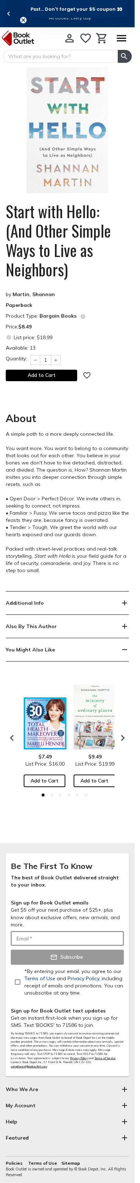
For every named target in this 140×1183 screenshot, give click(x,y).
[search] (125, 56)
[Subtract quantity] (35, 360)
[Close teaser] (23, 20)
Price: (19, 326)
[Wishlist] (86, 38)
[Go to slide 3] (60, 795)
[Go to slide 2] (51, 795)
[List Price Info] (9, 337)
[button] (76, 9)
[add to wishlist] (86, 375)
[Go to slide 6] (86, 795)
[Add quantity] (56, 360)
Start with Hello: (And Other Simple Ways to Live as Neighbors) (58, 240)
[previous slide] (8, 13)
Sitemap (70, 1163)
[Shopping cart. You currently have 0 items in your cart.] (102, 38)
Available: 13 (21, 348)
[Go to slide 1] (43, 795)
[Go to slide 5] (77, 795)
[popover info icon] (82, 316)
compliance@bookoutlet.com (29, 1066)
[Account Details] (69, 38)
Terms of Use (42, 1163)
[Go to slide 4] (68, 795)
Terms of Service (105, 1058)
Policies (15, 1163)
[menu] (121, 38)
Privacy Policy (79, 1058)
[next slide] (121, 738)
